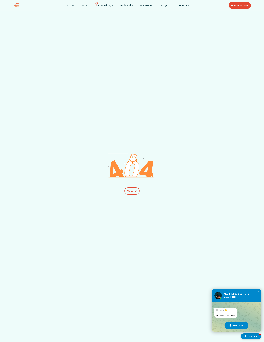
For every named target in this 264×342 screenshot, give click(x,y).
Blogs (164, 5)
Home (70, 5)
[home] (21, 5)
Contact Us (182, 5)
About (85, 5)
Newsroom (146, 5)
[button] (105, 5)
